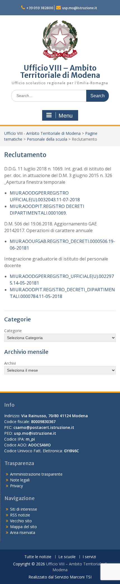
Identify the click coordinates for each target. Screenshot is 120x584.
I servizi (89, 557)
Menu (66, 116)
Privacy (16, 485)
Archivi (10, 363)
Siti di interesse (23, 509)
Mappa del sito (23, 526)
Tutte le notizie (37, 557)
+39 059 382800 (39, 8)
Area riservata (22, 532)
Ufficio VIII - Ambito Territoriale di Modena (42, 133)
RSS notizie (20, 515)
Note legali (20, 480)
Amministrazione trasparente (36, 474)
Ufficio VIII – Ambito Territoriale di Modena (60, 71)
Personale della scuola (47, 139)
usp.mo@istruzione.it (79, 8)
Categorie (13, 330)
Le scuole (67, 557)
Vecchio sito (21, 520)
